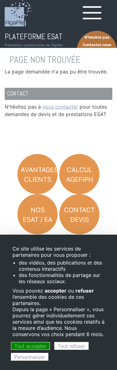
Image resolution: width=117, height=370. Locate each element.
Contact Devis (79, 214)
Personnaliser (29, 357)
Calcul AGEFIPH (79, 174)
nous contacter (60, 107)
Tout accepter (30, 346)
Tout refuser (71, 346)
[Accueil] (18, 13)
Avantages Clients (39, 174)
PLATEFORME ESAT (33, 36)
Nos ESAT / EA (37, 214)
